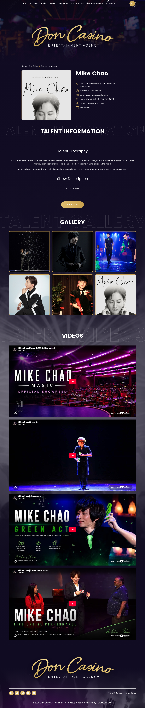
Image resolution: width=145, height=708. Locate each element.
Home (23, 3)
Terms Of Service (115, 693)
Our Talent (33, 3)
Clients (52, 3)
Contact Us (63, 3)
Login (43, 3)
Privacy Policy (130, 693)
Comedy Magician (49, 66)
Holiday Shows (77, 3)
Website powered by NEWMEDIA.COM (93, 702)
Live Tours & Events (94, 3)
